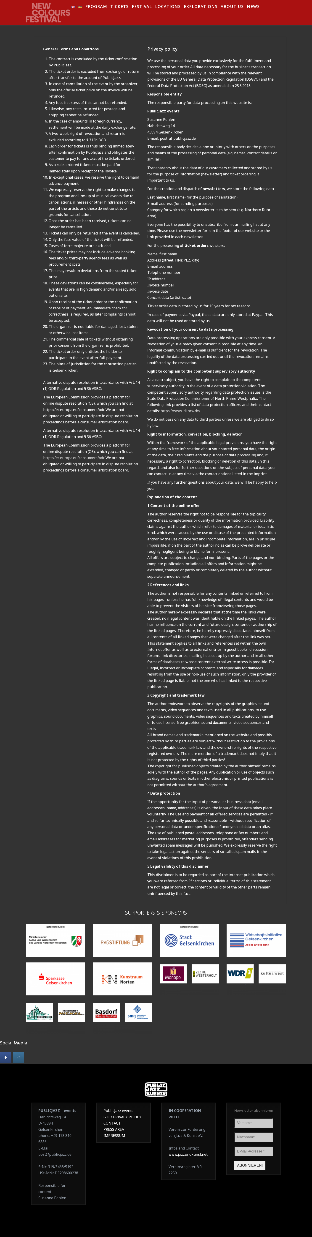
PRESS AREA (113, 1129)
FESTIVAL (142, 7)
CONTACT (112, 1123)
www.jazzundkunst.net (188, 1154)
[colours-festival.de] (48, 11)
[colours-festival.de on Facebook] (5, 1057)
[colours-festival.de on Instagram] (18, 1057)
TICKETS (119, 7)
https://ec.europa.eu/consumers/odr (73, 457)
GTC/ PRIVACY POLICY (122, 1117)
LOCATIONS (168, 7)
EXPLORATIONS (200, 7)
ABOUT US (232, 7)
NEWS (253, 7)
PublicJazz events (118, 1110)
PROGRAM (96, 7)
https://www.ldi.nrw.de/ (180, 410)
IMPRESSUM (114, 1135)
